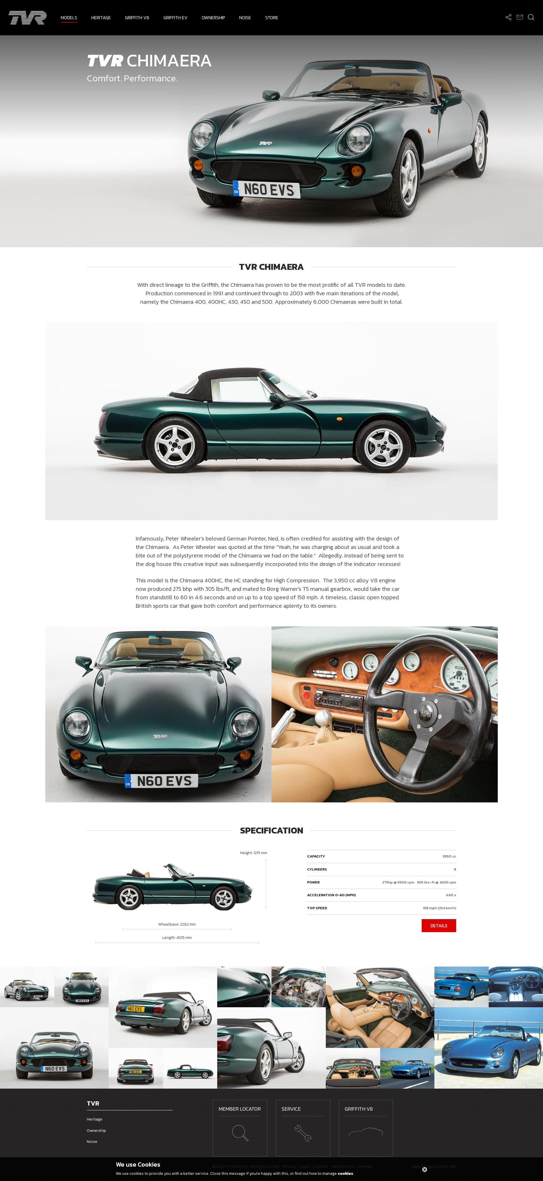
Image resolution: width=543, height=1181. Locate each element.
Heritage (94, 1119)
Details (438, 925)
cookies (345, 1173)
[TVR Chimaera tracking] (407, 1068)
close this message (424, 1169)
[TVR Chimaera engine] (299, 987)
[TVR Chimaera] (27, 987)
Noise (92, 1142)
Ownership (96, 1131)
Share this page (508, 17)
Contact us (519, 17)
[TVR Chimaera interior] (380, 1007)
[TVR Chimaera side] (271, 1048)
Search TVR (531, 17)
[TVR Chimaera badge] (244, 987)
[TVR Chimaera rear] (461, 987)
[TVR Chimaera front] (488, 1048)
